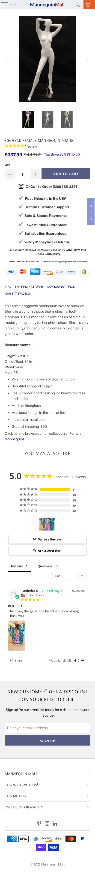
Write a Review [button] (49, 539)
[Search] (78, 4)
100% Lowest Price (60, 287)
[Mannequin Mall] (47, 4)
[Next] (87, 60)
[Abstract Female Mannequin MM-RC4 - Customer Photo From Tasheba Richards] (47, 524)
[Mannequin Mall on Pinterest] (39, 823)
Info (8, 287)
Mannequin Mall (52, 864)
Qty (7, 165)
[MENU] (2, 4)
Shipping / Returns (29, 287)
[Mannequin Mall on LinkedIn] (55, 823)
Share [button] (18, 661)
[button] (76, 661)
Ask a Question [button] (49, 550)
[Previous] (8, 60)
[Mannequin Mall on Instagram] (47, 823)
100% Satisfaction (18, 294)
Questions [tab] (45, 566)
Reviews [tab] (16, 566)
